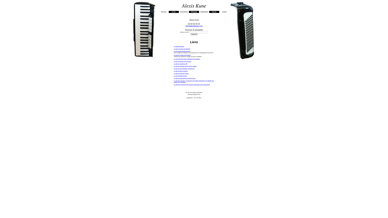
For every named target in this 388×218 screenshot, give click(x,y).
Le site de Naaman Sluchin (181, 73)
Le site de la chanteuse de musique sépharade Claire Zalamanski (192, 84)
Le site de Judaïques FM (180, 64)
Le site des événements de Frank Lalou (184, 78)
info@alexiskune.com (194, 26)
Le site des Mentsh (179, 46)
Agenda (214, 12)
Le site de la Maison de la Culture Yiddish (185, 66)
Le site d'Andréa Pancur (180, 76)
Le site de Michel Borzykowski (182, 51)
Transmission (184, 12)
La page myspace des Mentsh (182, 49)
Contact (224, 12)
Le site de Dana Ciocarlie (181, 71)
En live (174, 12)
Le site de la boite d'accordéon (182, 55)
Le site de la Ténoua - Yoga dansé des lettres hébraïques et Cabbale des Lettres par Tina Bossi (194, 81)
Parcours (163, 12)
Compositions (204, 12)
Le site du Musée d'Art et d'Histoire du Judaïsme (187, 59)
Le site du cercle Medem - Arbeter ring (184, 68)
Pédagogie (194, 12)
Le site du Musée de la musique (182, 61)
